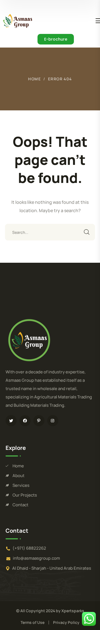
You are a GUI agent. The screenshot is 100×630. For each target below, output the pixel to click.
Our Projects (24, 495)
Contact (20, 505)
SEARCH (86, 232)
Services (20, 485)
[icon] (11, 420)
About (18, 475)
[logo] (17, 20)
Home (34, 78)
